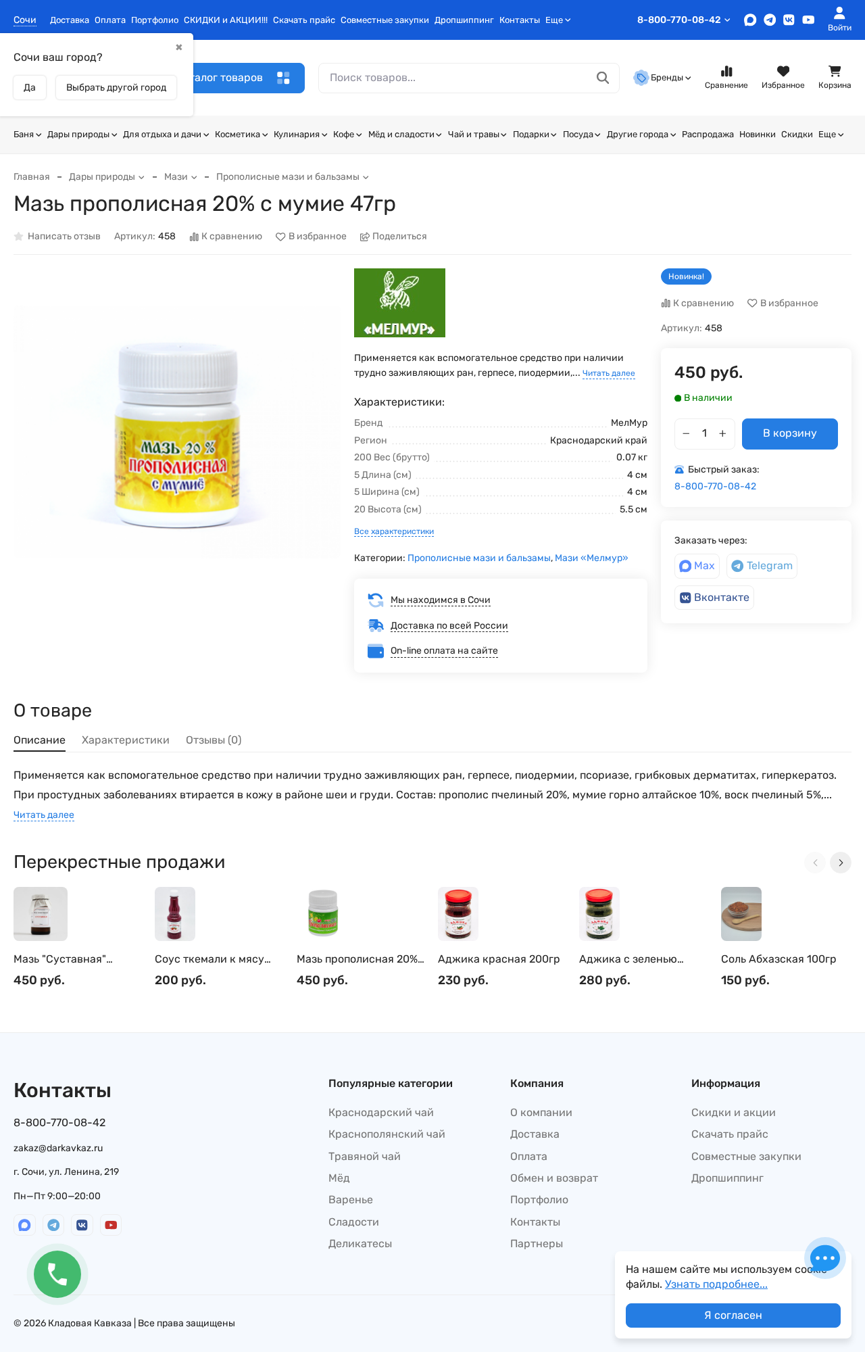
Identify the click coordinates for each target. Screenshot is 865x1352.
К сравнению (231, 237)
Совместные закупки (385, 20)
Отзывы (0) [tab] (213, 739)
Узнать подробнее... (716, 1284)
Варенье (350, 1199)
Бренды (667, 77)
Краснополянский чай (386, 1134)
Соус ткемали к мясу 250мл (209, 959)
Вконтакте (721, 597)
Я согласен (733, 1315)
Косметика (237, 134)
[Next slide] (840, 862)
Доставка (69, 20)
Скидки (797, 134)
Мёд (339, 1178)
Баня (24, 134)
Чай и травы (473, 134)
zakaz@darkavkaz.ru (58, 1148)
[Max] (750, 20)
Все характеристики (394, 531)
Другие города (637, 134)
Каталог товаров (219, 77)
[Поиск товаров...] (603, 78)
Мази (176, 177)
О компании (541, 1112)
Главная (32, 177)
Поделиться (399, 237)
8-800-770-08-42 (679, 20)
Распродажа (708, 134)
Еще (554, 20)
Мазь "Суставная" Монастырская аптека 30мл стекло (72, 959)
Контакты (519, 20)
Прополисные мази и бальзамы (288, 177)
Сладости (353, 1221)
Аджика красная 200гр (499, 958)
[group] (177, 432)
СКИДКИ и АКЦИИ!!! (226, 20)
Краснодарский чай (381, 1112)
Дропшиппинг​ (464, 20)
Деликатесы (360, 1243)
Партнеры (536, 1243)
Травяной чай (364, 1156)
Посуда (578, 134)
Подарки (531, 134)
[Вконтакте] (789, 20)
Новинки (757, 134)
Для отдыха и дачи (162, 134)
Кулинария (297, 134)
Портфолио (154, 20)
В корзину (790, 433)
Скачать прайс (304, 20)
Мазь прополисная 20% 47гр (357, 959)
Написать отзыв (64, 237)
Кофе (343, 134)
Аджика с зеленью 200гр (628, 959)
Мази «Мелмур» (591, 558)
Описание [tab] (40, 739)
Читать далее (609, 373)
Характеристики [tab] (126, 739)
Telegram (770, 565)
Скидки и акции (733, 1112)
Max (704, 565)
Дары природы (78, 134)
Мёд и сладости (401, 134)
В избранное (318, 237)
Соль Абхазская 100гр (779, 958)
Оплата (110, 20)
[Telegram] (770, 20)
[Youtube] (808, 20)
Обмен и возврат (554, 1178)
